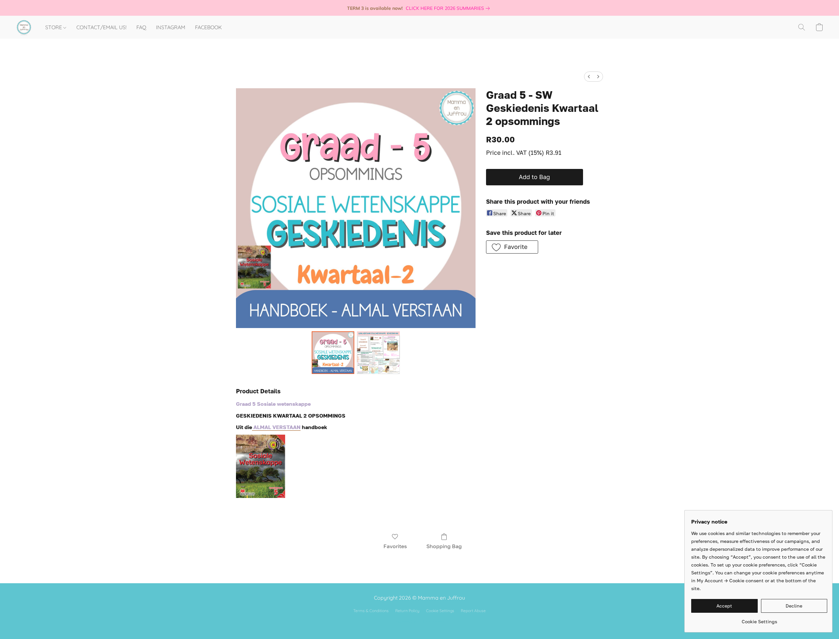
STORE (54, 27)
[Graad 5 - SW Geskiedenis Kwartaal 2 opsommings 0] (333, 352)
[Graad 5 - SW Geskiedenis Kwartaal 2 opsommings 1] (378, 352)
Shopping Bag (444, 546)
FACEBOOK (208, 27)
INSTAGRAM (170, 27)
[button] (24, 27)
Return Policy (407, 610)
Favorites (395, 546)
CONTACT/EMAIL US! (101, 27)
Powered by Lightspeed (419, 621)
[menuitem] (589, 76)
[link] (449, 8)
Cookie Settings (440, 610)
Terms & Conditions (371, 610)
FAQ (141, 27)
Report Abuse (473, 610)
